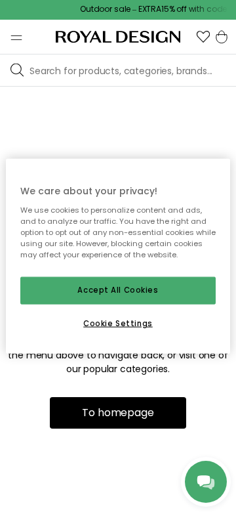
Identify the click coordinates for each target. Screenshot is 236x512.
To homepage (117, 412)
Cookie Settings (118, 323)
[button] (203, 36)
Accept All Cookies (117, 290)
